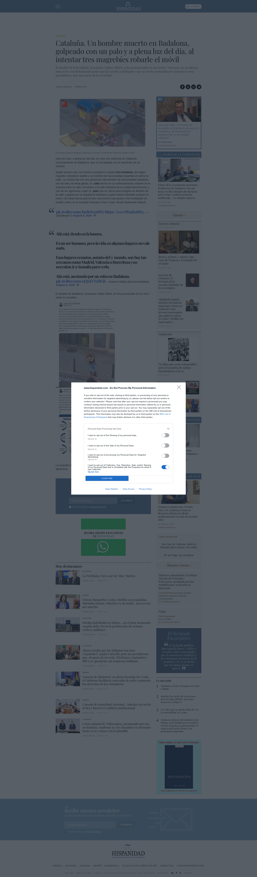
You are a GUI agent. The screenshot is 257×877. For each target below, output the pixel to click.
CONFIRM (107, 478)
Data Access (128, 489)
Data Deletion (111, 489)
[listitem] (128, 428)
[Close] (180, 388)
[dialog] (128, 438)
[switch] (165, 435)
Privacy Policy (145, 489)
